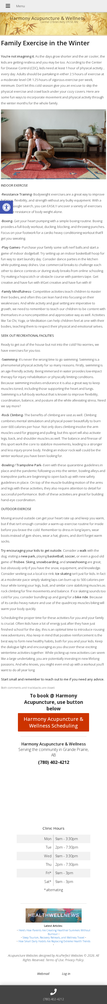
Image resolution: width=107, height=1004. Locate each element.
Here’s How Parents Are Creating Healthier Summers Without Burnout (54, 932)
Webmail (43, 973)
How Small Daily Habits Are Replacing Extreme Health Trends (54, 941)
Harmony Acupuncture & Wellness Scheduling (53, 722)
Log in (66, 973)
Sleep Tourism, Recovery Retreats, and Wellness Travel (53, 937)
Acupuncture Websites (23, 955)
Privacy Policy (74, 960)
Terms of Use (54, 960)
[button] (6, 207)
